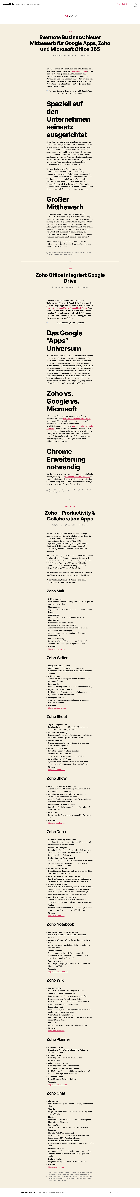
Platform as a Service (55, 1174)
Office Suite (85, 1172)
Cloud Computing (58, 252)
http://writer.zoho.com (57, 708)
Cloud (50, 252)
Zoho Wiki (63, 1180)
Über (118, 4)
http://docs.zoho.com (56, 916)
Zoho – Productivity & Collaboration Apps (70, 516)
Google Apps (53, 254)
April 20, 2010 (72, 525)
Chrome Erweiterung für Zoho (77, 477)
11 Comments (84, 287)
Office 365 (67, 254)
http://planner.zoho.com (57, 1085)
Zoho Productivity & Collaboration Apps (76, 1178)
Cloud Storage (74, 490)
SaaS (58, 492)
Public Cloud (66, 1174)
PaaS (91, 1172)
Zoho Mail (85, 1176)
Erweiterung (82, 490)
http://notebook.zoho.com (58, 971)
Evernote (76, 252)
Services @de (70, 506)
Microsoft (60, 254)
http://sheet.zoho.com (56, 770)
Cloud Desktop (68, 252)
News (70, 31)
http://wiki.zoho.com (56, 1031)
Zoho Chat (71, 1176)
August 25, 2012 (71, 55)
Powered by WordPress (56, 1192)
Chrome (51, 490)
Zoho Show (56, 1180)
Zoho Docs (78, 1176)
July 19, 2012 (71, 287)
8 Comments (85, 55)
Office (54, 492)
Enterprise (67, 1172)
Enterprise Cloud (76, 1172)
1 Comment (84, 525)
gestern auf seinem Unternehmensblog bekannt (67, 308)
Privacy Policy (42, 1192)
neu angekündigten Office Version (76, 419)
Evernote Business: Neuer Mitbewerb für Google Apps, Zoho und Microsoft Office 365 (70, 43)
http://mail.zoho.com (56, 649)
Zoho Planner (59, 1178)
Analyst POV (8, 4)
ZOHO (72, 254)
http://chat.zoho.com (56, 1167)
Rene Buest (58, 55)
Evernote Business (79, 71)
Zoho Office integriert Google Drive (70, 278)
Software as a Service (80, 1174)
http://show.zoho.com (56, 823)
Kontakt (124, 4)
